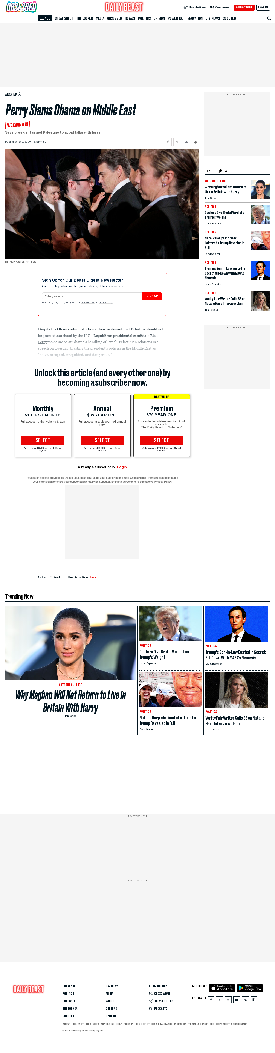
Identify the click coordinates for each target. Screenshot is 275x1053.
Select (42, 440)
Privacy (129, 1024)
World (110, 1001)
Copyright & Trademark (232, 1024)
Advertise (107, 1024)
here (93, 577)
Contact (78, 1024)
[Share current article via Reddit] (195, 142)
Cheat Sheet (64, 18)
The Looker (84, 18)
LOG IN (263, 7)
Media (100, 18)
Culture (111, 1008)
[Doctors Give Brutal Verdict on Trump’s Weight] (260, 223)
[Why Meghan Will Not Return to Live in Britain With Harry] (260, 198)
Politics (144, 18)
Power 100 (175, 18)
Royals (130, 18)
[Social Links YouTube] (236, 1000)
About (67, 1024)
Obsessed (114, 18)
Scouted (229, 18)
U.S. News (213, 18)
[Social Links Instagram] (228, 1000)
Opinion (159, 18)
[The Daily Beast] (124, 7)
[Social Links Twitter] (219, 1000)
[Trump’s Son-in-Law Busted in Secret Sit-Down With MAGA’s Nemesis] (260, 279)
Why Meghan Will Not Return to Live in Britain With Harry (70, 701)
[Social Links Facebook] (211, 1000)
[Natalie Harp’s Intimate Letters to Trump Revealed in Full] (260, 249)
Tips (88, 1024)
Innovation (194, 18)
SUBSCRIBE (244, 7)
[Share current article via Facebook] (168, 142)
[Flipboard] (254, 1000)
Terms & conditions (201, 1024)
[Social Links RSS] (245, 1000)
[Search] (269, 18)
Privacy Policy (106, 303)
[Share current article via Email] (186, 142)
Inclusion (180, 1024)
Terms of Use (88, 303)
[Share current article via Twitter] (177, 142)
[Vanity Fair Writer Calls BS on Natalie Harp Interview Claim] (260, 309)
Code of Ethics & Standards (154, 1024)
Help (119, 1024)
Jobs (96, 1024)
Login (122, 467)
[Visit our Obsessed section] (35, 7)
